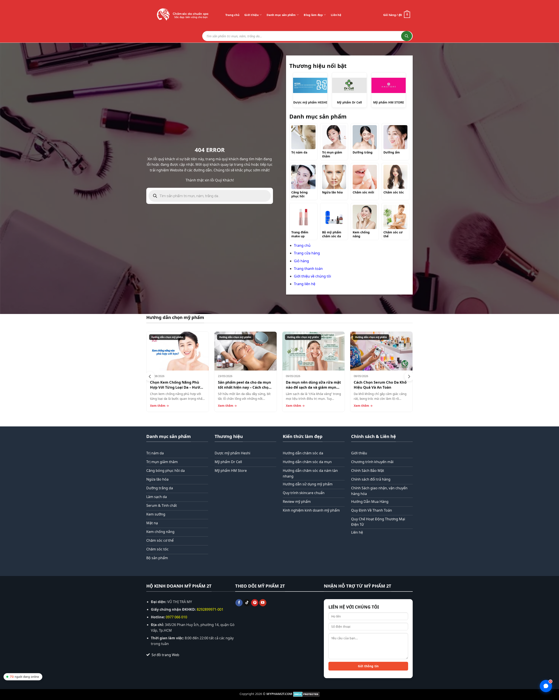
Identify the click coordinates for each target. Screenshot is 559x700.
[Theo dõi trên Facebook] (239, 603)
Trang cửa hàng (307, 253)
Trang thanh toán (308, 268)
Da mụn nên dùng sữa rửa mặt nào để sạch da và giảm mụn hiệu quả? (313, 387)
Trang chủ (232, 15)
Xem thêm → (159, 406)
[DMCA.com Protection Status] (306, 694)
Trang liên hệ (304, 283)
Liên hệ (336, 15)
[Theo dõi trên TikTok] (246, 603)
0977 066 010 (176, 617)
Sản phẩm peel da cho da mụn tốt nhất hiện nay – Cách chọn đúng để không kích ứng (244, 387)
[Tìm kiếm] (406, 36)
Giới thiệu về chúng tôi (312, 276)
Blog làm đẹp (313, 15)
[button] (150, 376)
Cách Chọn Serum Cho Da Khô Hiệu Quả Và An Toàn (380, 385)
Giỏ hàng (301, 261)
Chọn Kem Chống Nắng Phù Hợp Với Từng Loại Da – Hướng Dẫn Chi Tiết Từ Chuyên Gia (177, 387)
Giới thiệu (251, 15)
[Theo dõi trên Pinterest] (254, 603)
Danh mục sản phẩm (281, 15)
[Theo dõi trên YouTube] (262, 603)
